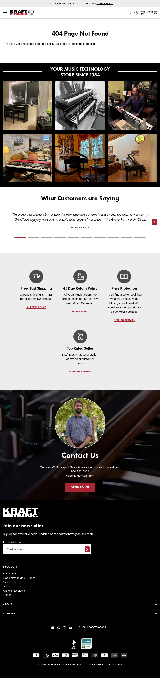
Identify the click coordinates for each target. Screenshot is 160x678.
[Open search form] (129, 12)
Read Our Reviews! (80, 372)
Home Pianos (11, 573)
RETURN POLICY (80, 312)
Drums (7, 586)
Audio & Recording (14, 590)
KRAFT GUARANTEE (124, 320)
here (64, 43)
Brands (7, 594)
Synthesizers (10, 582)
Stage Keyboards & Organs (19, 577)
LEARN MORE (105, 3)
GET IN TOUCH (80, 487)
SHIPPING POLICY (36, 307)
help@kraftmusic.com (80, 475)
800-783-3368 (80, 471)
